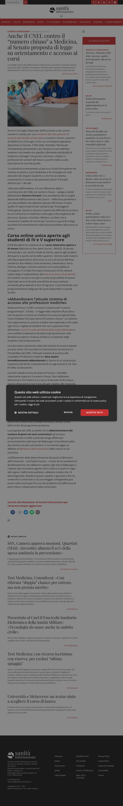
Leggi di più (33, 404)
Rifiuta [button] (68, 412)
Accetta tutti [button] (94, 412)
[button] (26, 412)
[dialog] (61, 403)
